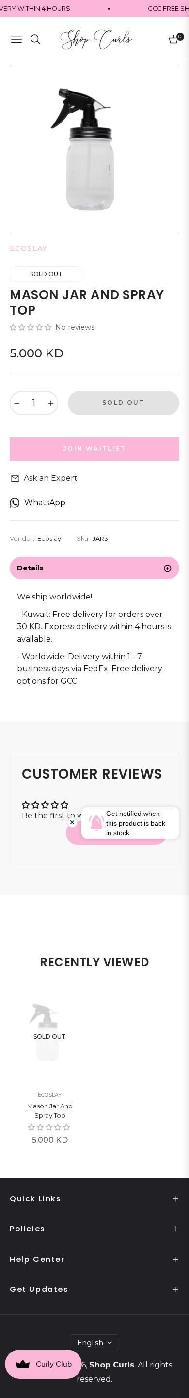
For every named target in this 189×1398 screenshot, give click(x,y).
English (90, 1342)
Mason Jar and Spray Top (50, 1111)
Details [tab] (30, 568)
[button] (31, 327)
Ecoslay (50, 1094)
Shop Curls (111, 1364)
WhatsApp (44, 502)
